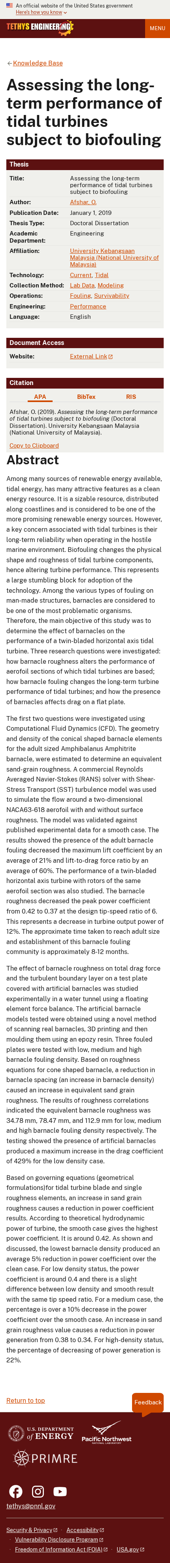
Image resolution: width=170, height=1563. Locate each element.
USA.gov (128, 1549)
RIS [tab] (131, 396)
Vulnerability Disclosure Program (56, 1539)
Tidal (102, 275)
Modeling (111, 285)
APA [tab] (40, 396)
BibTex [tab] (86, 396)
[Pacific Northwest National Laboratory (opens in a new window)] (104, 1435)
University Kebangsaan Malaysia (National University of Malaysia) (114, 257)
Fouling (80, 295)
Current (81, 275)
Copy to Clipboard (34, 445)
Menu (157, 28)
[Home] (40, 28)
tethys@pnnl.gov (30, 1506)
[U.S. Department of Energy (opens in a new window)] (41, 1435)
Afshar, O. (83, 202)
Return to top (25, 1400)
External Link (88, 356)
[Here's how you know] (85, 9)
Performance (88, 306)
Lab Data (82, 285)
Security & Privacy (29, 1530)
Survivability (111, 295)
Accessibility (82, 1530)
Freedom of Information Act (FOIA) (58, 1549)
